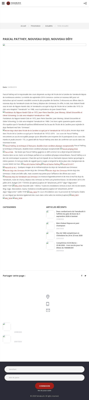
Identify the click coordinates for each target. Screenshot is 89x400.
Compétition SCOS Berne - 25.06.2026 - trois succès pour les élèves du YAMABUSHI (69, 245)
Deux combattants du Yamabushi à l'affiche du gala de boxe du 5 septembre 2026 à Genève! (70, 213)
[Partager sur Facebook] (81, 275)
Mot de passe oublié (44, 391)
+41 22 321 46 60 (58, 304)
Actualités (49, 26)
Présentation (35, 26)
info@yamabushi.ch (60, 310)
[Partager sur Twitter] (85, 275)
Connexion (44, 386)
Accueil (23, 26)
